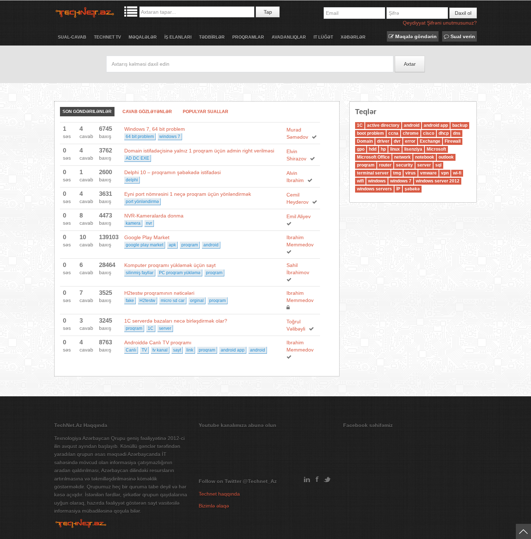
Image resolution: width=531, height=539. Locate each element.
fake (130, 300)
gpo (360, 149)
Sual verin (462, 36)
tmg (397, 173)
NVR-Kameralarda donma (154, 216)
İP (398, 188)
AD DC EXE (137, 158)
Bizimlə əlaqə (214, 506)
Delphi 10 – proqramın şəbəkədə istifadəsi (172, 172)
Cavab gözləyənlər (147, 111)
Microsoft (436, 149)
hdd (372, 149)
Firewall (453, 141)
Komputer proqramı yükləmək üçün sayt (170, 265)
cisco (428, 133)
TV (144, 350)
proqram (189, 244)
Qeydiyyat (414, 23)
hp (383, 149)
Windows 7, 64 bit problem (154, 129)
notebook (424, 157)
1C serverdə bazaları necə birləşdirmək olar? (175, 321)
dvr (397, 141)
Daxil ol (463, 13)
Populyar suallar (205, 111)
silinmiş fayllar (140, 272)
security (404, 165)
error (410, 141)
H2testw (147, 300)
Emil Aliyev (298, 216)
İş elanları (177, 37)
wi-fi (457, 173)
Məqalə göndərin (415, 36)
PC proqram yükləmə (179, 272)
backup (459, 125)
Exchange (430, 141)
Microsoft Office (373, 157)
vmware (428, 173)
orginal (197, 300)
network (402, 157)
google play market (144, 244)
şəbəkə (412, 188)
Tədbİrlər (212, 37)
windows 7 (169, 136)
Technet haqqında (219, 494)
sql (438, 165)
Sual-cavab (72, 37)
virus (410, 173)
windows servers (374, 188)
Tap (268, 12)
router (385, 165)
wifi (360, 181)
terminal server (373, 173)
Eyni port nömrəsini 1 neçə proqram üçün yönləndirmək (187, 194)
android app (233, 350)
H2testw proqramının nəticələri (159, 293)
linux (395, 149)
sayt (177, 350)
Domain (365, 141)
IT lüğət (323, 37)
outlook (446, 157)
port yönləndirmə (142, 201)
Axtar (410, 64)
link (189, 350)
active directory (383, 125)
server (165, 328)
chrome (411, 133)
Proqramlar (248, 37)
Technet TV (107, 37)
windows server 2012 (437, 181)
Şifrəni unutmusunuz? (452, 23)
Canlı (131, 350)
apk (172, 244)
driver (383, 141)
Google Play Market (146, 237)
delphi (132, 179)
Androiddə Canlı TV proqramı (157, 342)
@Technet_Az (260, 481)
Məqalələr (143, 37)
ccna (393, 133)
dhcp (444, 133)
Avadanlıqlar (289, 37)
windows (377, 181)
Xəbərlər (353, 37)
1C (151, 328)
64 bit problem (140, 136)
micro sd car (173, 300)
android (211, 244)
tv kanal (160, 350)
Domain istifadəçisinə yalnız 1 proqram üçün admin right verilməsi (199, 151)
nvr (149, 223)
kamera (133, 223)
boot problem (370, 133)
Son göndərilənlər (87, 111)
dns (457, 133)
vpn (445, 173)
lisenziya (413, 149)
